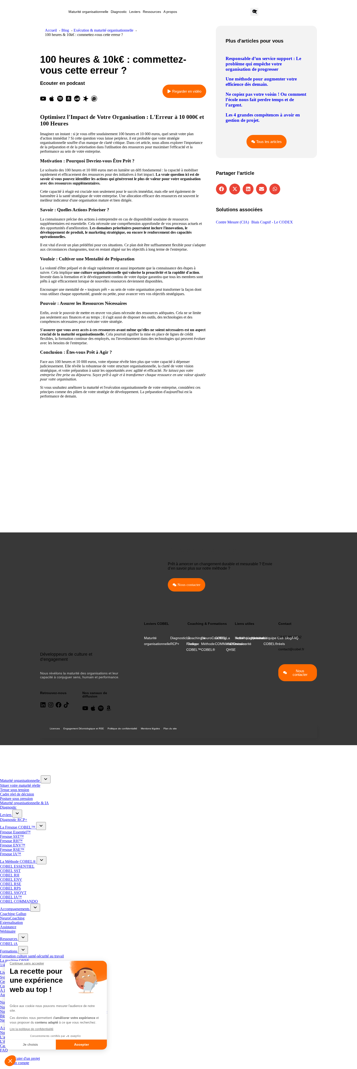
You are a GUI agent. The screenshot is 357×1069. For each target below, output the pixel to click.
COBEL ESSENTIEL (17, 866)
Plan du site (170, 728)
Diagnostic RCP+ (178, 641)
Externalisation (11, 922)
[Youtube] (43, 99)
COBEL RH (9, 875)
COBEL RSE (10, 884)
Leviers (134, 12)
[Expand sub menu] (46, 779)
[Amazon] (108, 708)
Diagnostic (119, 12)
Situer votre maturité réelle (20, 785)
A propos (170, 12)
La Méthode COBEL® (18, 861)
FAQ (4, 1050)
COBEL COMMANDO (19, 901)
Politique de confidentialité (122, 728)
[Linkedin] (43, 705)
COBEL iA (9, 944)
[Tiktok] (66, 705)
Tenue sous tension (14, 790)
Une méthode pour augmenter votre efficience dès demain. (261, 81)
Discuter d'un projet (25, 1058)
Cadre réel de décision (17, 794)
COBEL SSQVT (13, 893)
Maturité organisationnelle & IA (24, 803)
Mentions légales (150, 728)
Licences (55, 728)
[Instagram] (51, 705)
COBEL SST (10, 871)
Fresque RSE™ (12, 850)
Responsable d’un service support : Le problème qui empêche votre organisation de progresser (263, 64)
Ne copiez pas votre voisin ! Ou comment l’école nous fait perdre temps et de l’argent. (266, 99)
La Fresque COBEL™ (18, 827)
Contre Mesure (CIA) (232, 222)
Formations (9, 951)
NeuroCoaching (214, 638)
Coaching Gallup (194, 641)
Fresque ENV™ (12, 845)
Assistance (8, 927)
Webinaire (8, 931)
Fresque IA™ (10, 854)
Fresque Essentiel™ (15, 832)
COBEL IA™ (11, 897)
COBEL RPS (10, 888)
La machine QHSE (232, 644)
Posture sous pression (16, 798)
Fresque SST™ (12, 836)
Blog (4, 1016)
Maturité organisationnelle (88, 12)
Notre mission (240, 641)
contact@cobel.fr (291, 649)
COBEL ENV (11, 879)
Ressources (152, 12)
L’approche (255, 638)
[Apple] (52, 99)
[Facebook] (58, 705)
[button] (221, 189)
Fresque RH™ (11, 841)
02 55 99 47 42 (290, 637)
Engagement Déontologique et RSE (83, 728)
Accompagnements (15, 909)
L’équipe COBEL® (270, 641)
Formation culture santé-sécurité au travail (32, 956)
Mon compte (19, 1063)
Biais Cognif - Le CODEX (272, 222)
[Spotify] (60, 99)
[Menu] (5, 750)
